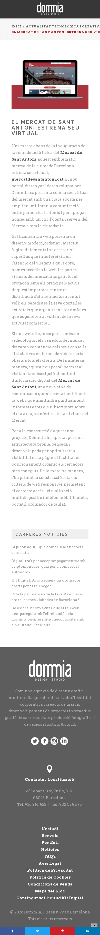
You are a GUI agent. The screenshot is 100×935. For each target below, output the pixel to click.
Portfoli (50, 842)
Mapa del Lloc (50, 891)
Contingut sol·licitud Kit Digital (50, 898)
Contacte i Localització (49, 779)
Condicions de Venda (50, 884)
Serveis (50, 835)
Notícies (50, 849)
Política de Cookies (50, 877)
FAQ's (50, 856)
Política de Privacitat (50, 870)
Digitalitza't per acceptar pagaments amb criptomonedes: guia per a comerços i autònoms (48, 566)
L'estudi (50, 829)
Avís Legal (50, 863)
